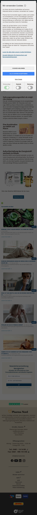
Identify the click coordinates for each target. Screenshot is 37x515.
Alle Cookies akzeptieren (18, 73)
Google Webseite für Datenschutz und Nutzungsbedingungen (15, 56)
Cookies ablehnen (18, 68)
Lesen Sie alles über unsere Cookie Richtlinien (17, 52)
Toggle (6, 87)
